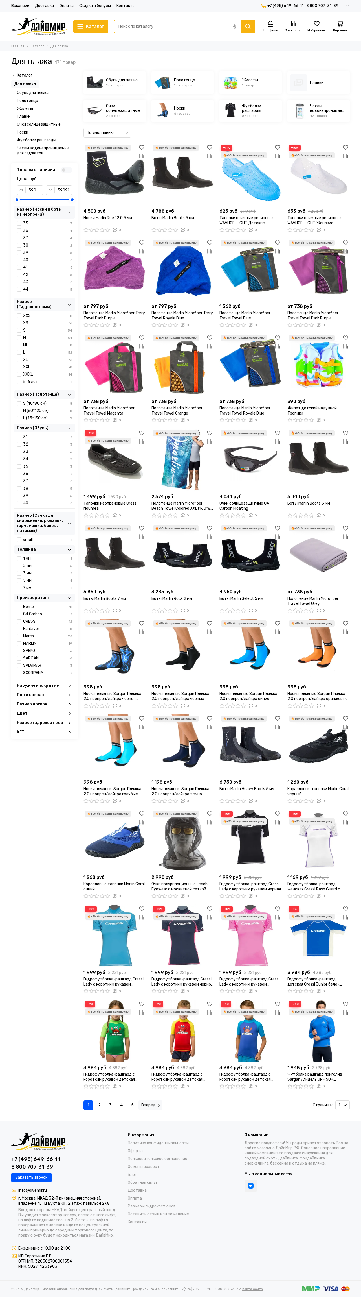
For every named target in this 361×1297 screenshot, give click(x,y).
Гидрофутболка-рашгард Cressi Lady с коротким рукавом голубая (113, 982)
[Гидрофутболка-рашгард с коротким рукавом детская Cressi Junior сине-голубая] (250, 1031)
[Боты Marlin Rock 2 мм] (182, 555)
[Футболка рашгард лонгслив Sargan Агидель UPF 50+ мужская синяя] (318, 1031)
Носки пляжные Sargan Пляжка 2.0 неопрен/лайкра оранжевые (317, 696)
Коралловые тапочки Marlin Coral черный (318, 791)
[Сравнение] (141, 156)
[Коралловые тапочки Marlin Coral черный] (318, 745)
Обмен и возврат (144, 1166)
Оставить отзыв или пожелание (158, 1214)
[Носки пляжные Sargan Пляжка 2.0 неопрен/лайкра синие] (250, 650)
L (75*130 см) (47, 418)
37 (47, 238)
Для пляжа (25, 84)
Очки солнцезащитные (39, 124)
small (47, 539)
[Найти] (248, 26)
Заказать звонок (31, 1177)
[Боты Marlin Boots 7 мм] (114, 555)
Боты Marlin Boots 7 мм (104, 598)
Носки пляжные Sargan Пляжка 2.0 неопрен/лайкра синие (248, 696)
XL (47, 359)
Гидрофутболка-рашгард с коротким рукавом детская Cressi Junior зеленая (109, 1077)
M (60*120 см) (47, 410)
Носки (22, 132)
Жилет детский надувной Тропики (312, 411)
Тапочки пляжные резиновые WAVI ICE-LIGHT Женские (315, 220)
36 (47, 230)
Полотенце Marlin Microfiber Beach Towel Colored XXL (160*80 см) (182, 506)
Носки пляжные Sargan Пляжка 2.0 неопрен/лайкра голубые (112, 791)
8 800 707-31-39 (322, 5)
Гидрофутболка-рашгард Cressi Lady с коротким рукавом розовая (249, 982)
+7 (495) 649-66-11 (285, 5)
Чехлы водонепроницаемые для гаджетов (43, 151)
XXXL (47, 374)
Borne (47, 606)
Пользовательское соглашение (157, 1158)
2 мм (47, 565)
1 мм (47, 558)
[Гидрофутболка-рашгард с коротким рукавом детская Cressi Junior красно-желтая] (182, 1031)
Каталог (37, 46)
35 (47, 223)
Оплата (67, 5)
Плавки (23, 116)
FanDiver (47, 628)
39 (47, 252)
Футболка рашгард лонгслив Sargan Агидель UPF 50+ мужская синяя (314, 1077)
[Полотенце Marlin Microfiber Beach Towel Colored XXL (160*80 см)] (182, 460)
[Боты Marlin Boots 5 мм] (182, 174)
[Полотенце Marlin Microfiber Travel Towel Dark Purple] (318, 269)
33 (47, 451)
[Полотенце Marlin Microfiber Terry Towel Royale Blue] (182, 269)
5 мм (47, 580)
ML (47, 345)
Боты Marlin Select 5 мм (241, 598)
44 (47, 289)
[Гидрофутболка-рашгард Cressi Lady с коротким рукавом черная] (250, 840)
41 (47, 267)
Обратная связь (143, 1182)
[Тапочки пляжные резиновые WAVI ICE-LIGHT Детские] (250, 174)
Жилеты (25, 108)
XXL (47, 367)
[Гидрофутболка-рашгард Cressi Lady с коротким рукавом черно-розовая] (182, 935)
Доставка (44, 5)
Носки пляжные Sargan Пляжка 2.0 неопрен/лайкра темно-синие (180, 791)
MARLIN (47, 643)
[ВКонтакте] (251, 1186)
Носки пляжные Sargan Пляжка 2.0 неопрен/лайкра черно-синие (112, 696)
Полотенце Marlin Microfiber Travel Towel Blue (244, 316)
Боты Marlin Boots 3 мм (308, 503)
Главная (18, 46)
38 (47, 245)
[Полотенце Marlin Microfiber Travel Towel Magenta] (114, 364)
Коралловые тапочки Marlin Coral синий (114, 886)
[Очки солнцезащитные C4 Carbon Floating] (250, 460)
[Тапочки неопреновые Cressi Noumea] (114, 460)
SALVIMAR (47, 665)
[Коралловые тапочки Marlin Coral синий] (114, 840)
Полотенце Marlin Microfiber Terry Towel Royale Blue (182, 316)
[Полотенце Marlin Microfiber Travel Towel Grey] (318, 555)
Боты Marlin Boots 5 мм (172, 217)
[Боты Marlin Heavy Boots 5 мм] (250, 745)
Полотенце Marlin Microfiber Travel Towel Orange (176, 411)
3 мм (47, 573)
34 (47, 459)
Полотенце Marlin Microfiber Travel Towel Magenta (109, 411)
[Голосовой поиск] (234, 26)
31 (47, 437)
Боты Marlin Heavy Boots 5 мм (246, 788)
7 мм (47, 587)
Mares (47, 636)
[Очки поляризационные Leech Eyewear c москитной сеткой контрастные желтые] (182, 840)
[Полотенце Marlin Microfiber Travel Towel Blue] (250, 269)
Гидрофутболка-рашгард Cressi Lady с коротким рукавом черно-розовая (182, 982)
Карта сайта (252, 1289)
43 (47, 282)
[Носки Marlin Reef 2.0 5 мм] (114, 174)
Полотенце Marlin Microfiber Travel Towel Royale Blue (244, 411)
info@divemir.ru (32, 1190)
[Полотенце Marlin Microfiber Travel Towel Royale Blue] (250, 364)
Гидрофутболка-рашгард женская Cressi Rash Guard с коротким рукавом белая (313, 887)
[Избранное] (141, 147)
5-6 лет (47, 381)
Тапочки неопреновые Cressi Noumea (110, 506)
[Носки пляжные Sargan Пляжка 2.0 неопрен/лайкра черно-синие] (114, 650)
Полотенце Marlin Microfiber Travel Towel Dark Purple (312, 316)
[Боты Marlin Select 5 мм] (250, 555)
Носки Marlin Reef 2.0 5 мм (107, 217)
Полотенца (27, 100)
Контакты (125, 5)
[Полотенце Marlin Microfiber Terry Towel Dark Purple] (114, 269)
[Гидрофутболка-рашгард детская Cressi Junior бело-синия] (318, 935)
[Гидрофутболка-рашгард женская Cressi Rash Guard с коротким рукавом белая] (318, 840)
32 (47, 444)
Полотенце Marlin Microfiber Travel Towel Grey (312, 601)
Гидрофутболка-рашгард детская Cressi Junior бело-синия (313, 982)
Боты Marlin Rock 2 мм (171, 598)
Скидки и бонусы (95, 5)
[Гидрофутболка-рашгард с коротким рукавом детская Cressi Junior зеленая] (114, 1031)
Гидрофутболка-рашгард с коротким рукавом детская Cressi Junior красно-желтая (178, 1077)
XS (47, 323)
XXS (47, 315)
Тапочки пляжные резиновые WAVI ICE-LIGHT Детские (247, 220)
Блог (132, 1174)
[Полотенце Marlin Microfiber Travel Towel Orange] (182, 364)
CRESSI (47, 621)
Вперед (148, 1105)
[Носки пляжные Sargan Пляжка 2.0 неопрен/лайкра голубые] (114, 745)
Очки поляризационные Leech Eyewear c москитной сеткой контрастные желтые (179, 887)
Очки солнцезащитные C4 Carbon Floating (244, 506)
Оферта (135, 1150)
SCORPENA (47, 672)
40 (47, 260)
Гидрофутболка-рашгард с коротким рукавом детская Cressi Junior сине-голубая (245, 1077)
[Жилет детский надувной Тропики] (318, 364)
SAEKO (47, 650)
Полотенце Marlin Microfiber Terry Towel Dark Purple (114, 316)
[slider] (17, 199)
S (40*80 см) (47, 403)
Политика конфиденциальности (158, 1143)
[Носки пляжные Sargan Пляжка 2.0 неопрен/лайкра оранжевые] (318, 650)
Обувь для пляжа (33, 92)
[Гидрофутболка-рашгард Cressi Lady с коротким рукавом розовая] (250, 935)
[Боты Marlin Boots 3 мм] (318, 460)
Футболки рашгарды (36, 140)
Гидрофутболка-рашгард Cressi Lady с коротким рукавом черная (250, 886)
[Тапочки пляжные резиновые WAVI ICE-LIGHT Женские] (318, 174)
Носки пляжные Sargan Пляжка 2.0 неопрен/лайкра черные (180, 696)
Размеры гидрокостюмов (152, 1206)
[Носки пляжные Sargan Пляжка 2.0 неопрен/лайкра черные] (182, 650)
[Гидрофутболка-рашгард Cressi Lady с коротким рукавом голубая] (114, 935)
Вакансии (20, 5)
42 (47, 274)
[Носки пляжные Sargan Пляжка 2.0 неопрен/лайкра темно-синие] (182, 745)
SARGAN (47, 658)
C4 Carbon (47, 614)
